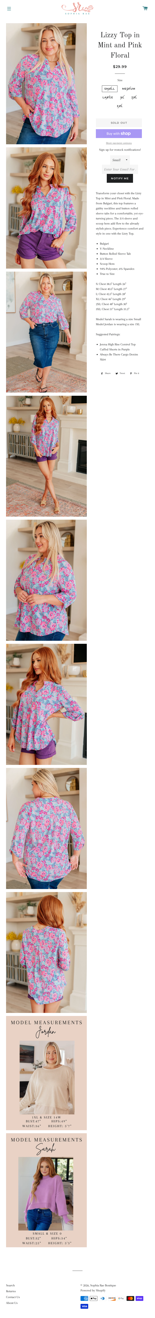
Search (10, 1285)
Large (108, 97)
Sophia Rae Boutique (103, 1285)
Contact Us (13, 1297)
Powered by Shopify (93, 1290)
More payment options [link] (119, 142)
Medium (128, 88)
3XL (120, 106)
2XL (134, 97)
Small (109, 88)
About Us (12, 1303)
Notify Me (120, 178)
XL (122, 97)
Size (120, 80)
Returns (11, 1291)
